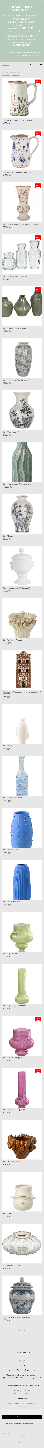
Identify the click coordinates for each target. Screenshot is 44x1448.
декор (12, 72)
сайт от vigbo (22, 1442)
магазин (5, 72)
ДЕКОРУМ (6, 65)
